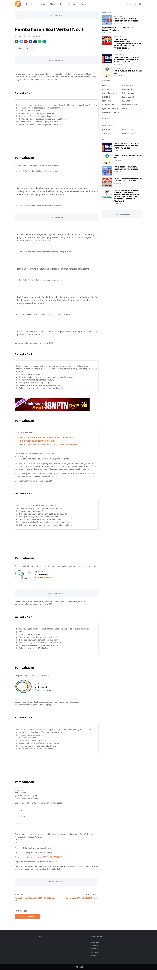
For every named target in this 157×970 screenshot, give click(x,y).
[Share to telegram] (44, 41)
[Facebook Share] (17, 41)
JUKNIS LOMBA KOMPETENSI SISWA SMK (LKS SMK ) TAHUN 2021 (48, 444)
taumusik (94, 949)
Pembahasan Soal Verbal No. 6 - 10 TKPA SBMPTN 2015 (38, 857)
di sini (55, 861)
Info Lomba (122, 68)
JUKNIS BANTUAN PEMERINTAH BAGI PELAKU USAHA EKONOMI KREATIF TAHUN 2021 (126, 59)
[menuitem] (43, 4)
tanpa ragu (95, 942)
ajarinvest (94, 952)
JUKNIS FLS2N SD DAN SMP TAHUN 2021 (37, 441)
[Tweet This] (21, 41)
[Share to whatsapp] (39, 41)
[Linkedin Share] (30, 41)
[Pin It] (26, 41)
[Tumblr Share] (35, 41)
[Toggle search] (140, 4)
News (120, 16)
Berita (116, 16)
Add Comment (28, 916)
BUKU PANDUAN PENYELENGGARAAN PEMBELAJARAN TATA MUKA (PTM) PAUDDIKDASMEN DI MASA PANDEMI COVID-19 (127, 43)
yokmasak (94, 945)
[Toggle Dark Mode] (136, 4)
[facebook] (128, 4)
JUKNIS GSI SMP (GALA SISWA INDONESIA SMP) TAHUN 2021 (46, 437)
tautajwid (94, 955)
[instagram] (131, 4)
